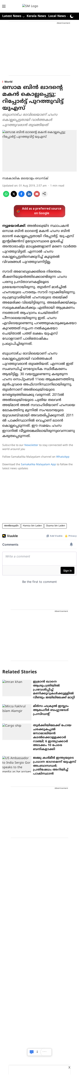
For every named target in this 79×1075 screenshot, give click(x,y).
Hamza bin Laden (32, 525)
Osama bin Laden (55, 525)
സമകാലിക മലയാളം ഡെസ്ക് (25, 178)
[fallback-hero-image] (16, 688)
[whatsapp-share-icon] (6, 196)
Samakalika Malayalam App (38, 464)
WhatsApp (62, 457)
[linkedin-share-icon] (29, 196)
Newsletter (31, 445)
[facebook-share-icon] (21, 196)
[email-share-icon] (37, 196)
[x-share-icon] (14, 196)
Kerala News (36, 16)
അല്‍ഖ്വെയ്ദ (11, 525)
